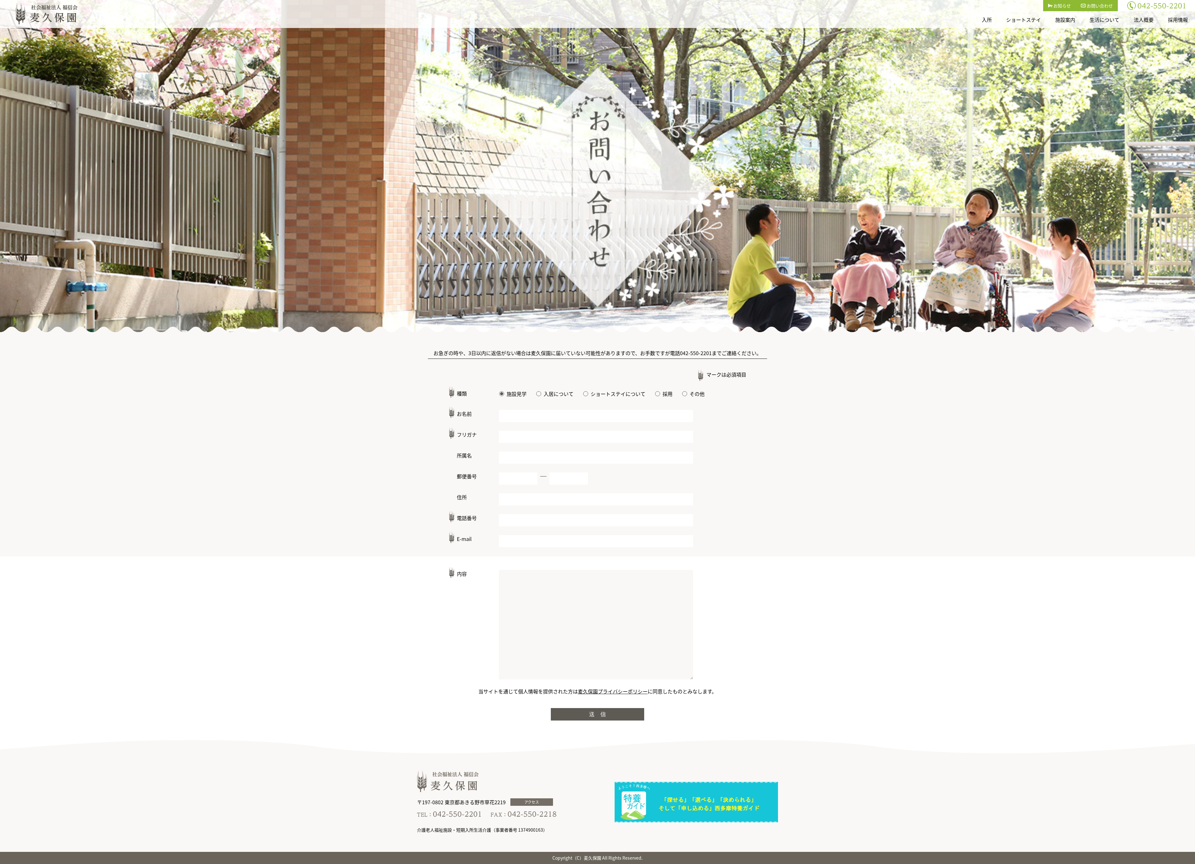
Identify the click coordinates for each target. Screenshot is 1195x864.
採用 (667, 393)
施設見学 (517, 393)
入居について (559, 393)
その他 (697, 393)
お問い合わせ (1099, 5)
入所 (987, 19)
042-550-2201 (696, 353)
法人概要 (1144, 19)
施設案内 (1065, 19)
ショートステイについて (618, 393)
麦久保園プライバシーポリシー (613, 691)
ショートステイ (1023, 19)
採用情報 (1178, 19)
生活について (1104, 19)
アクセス (531, 802)
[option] (597, 166)
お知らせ (1061, 5)
